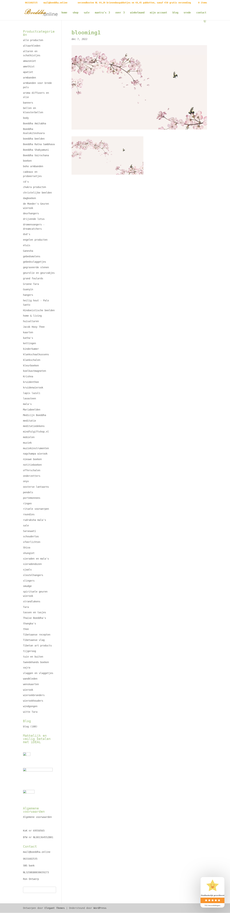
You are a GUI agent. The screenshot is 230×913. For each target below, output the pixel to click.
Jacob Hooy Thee (34, 326)
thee (26, 629)
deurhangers (31, 213)
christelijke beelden (37, 192)
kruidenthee (31, 382)
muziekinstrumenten (36, 448)
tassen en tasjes (34, 612)
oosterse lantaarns (36, 486)
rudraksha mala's (34, 519)
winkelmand (137, 12)
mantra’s (100, 12)
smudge (27, 586)
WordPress (99, 908)
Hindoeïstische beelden (39, 310)
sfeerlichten (31, 542)
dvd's (26, 234)
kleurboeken (31, 365)
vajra (26, 667)
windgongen (30, 706)
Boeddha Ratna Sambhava (39, 144)
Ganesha (28, 250)
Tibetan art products (37, 645)
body (26, 117)
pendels (28, 492)
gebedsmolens (31, 256)
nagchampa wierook (35, 453)
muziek (27, 442)
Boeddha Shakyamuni (36, 149)
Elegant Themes (55, 908)
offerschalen (31, 470)
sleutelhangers (33, 575)
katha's (28, 337)
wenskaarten (31, 684)
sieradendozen (32, 564)
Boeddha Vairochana (36, 155)
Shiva (26, 547)
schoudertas (31, 536)
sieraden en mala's (36, 558)
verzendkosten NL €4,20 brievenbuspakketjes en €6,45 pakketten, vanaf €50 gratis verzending (134, 3)
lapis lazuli (31, 393)
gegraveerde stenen (36, 267)
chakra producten (34, 187)
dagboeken (29, 198)
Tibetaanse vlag (34, 640)
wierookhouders (33, 700)
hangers (28, 294)
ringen (27, 503)
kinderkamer (31, 348)
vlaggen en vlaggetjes (38, 673)
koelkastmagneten (34, 370)
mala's (27, 404)
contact (201, 12)
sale (86, 12)
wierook (28, 689)
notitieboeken (32, 464)
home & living (32, 315)
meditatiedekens (34, 426)
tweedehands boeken (36, 662)
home (64, 12)
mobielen (28, 437)
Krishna (28, 376)
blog (175, 12)
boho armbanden (33, 166)
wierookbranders (34, 695)
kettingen (29, 343)
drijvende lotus (34, 219)
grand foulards (33, 278)
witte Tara (30, 711)
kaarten (28, 332)
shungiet (28, 553)
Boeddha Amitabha (34, 123)
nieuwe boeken (32, 459)
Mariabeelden (31, 409)
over (118, 12)
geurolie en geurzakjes (39, 272)
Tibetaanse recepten (36, 634)
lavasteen (29, 398)
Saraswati (29, 531)
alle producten (33, 40)
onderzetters (31, 475)
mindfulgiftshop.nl (36, 431)
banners (28, 102)
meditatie (29, 420)
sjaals (27, 569)
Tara (26, 607)
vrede (187, 12)
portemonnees (31, 497)
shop (75, 12)
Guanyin (28, 289)
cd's (26, 181)
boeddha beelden (34, 138)
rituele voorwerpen (36, 508)
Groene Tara (31, 284)
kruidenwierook (33, 387)
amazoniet (29, 60)
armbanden (29, 77)
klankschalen (31, 359)
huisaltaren (31, 321)
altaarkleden (31, 45)
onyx (26, 481)
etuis (26, 245)
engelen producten (35, 239)
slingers (28, 580)
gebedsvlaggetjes (34, 261)
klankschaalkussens (36, 354)
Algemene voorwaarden (37, 817)
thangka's (29, 623)
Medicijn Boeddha (34, 415)
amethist (28, 66)
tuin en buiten (33, 656)
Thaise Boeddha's (34, 617)
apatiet (28, 72)
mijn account (158, 12)
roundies (28, 514)
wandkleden (30, 678)
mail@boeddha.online (36, 851)
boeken (27, 160)
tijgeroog (29, 651)
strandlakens (31, 601)
